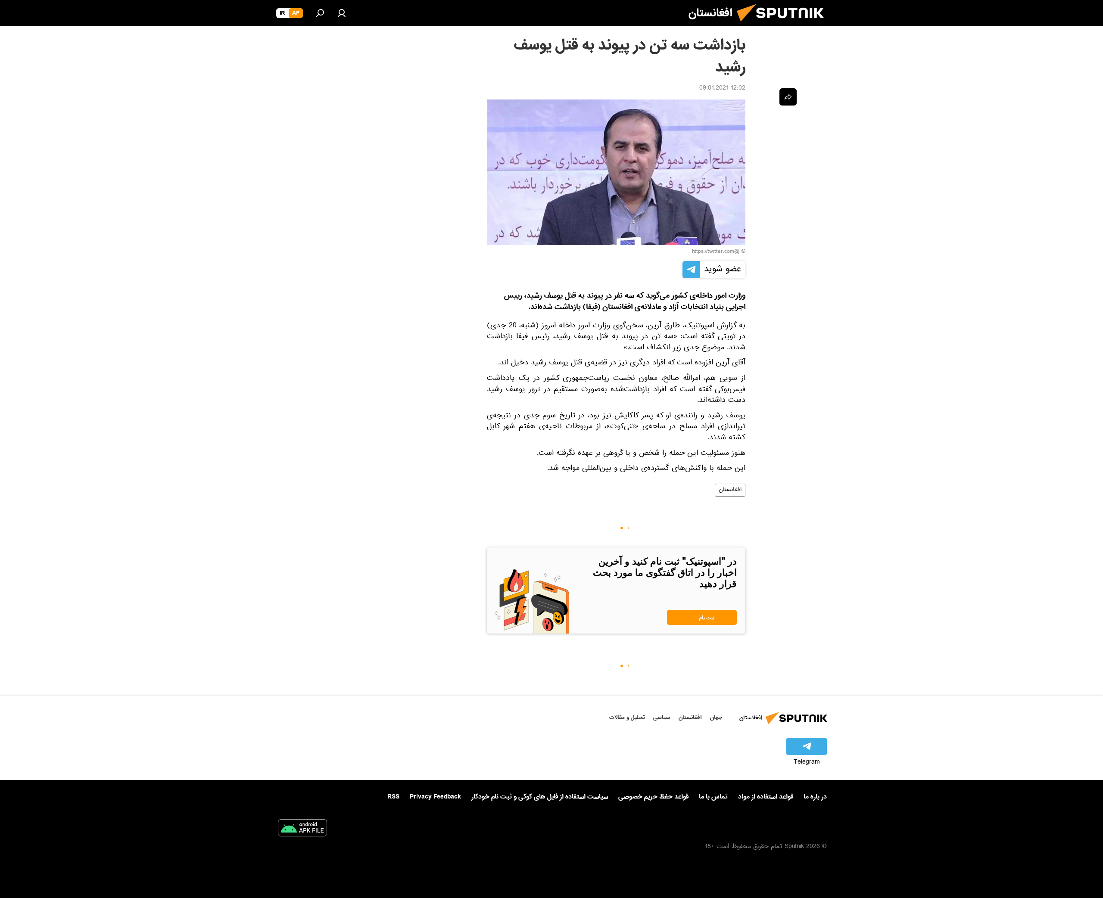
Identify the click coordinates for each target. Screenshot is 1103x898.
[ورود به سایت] (341, 13)
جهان (716, 717)
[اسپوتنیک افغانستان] (783, 25)
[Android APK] (302, 829)
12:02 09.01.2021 (722, 89)
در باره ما (815, 797)
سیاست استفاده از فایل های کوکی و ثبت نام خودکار (539, 797)
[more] (788, 97)
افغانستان (730, 490)
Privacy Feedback (435, 797)
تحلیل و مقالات (627, 717)
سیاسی (661, 717)
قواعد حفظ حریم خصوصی (653, 797)
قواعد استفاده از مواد (765, 797)
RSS (393, 797)
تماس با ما (713, 797)
